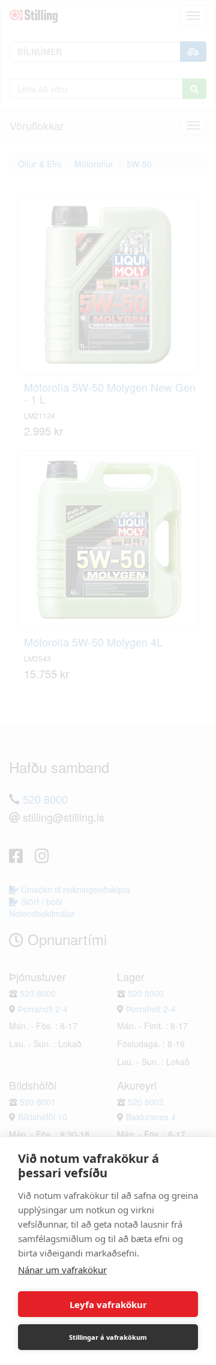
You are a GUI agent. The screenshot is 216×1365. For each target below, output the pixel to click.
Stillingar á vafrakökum (108, 1337)
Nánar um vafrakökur (62, 1270)
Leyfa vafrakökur (108, 1304)
